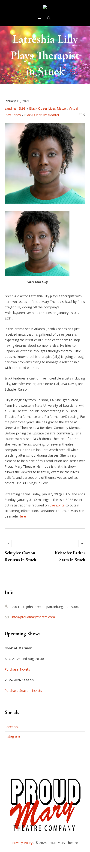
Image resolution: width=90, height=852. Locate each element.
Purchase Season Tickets (23, 690)
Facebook (12, 727)
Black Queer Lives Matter (48, 108)
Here (22, 516)
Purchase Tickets (17, 669)
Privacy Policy (22, 842)
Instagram (12, 736)
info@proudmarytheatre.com (33, 617)
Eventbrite (58, 505)
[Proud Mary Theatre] (45, 8)
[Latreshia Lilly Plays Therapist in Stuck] (45, 163)
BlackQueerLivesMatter (41, 115)
